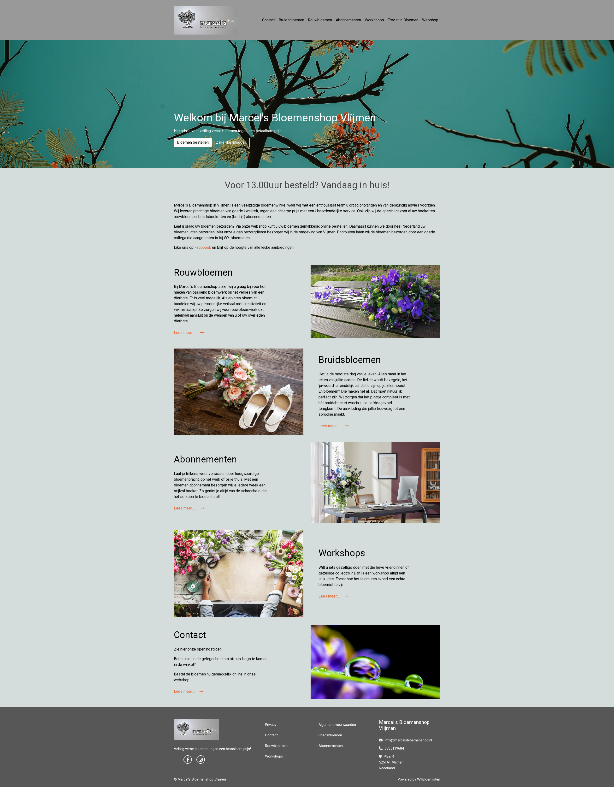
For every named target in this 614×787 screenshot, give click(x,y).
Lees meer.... (185, 691)
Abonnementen (348, 20)
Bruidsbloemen (291, 20)
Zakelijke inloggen (231, 142)
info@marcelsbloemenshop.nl (408, 740)
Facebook (203, 247)
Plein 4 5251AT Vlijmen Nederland (391, 762)
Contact (268, 20)
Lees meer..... (185, 332)
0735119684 (394, 748)
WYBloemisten (428, 779)
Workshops (374, 20)
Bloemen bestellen (193, 142)
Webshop (430, 20)
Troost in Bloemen (403, 20)
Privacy (270, 724)
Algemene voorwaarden (337, 724)
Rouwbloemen (320, 20)
